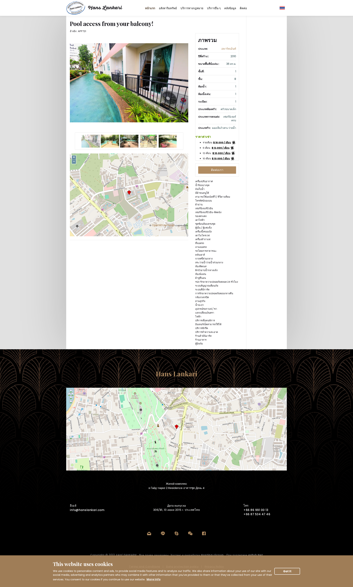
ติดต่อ (243, 8)
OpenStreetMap (163, 225)
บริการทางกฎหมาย (192, 8)
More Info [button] (154, 579)
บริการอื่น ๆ (214, 8)
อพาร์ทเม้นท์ (228, 49)
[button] (217, 170)
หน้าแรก (150, 8)
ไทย (282, 8)
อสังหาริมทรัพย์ (168, 8)
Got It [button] (287, 571)
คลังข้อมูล (230, 8)
